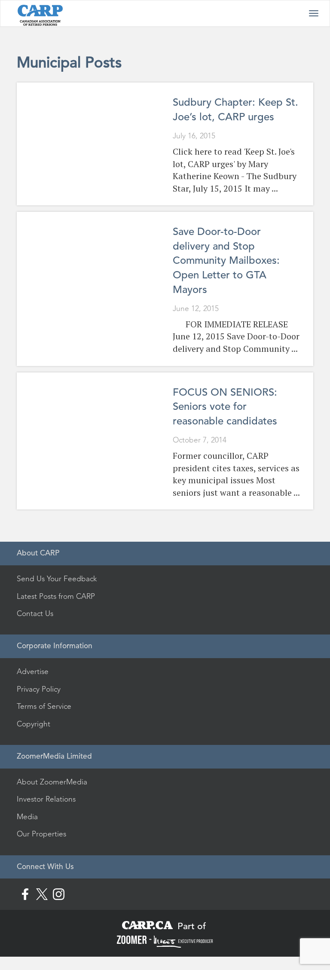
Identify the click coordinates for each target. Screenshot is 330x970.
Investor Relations (46, 799)
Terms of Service (44, 706)
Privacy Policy (39, 689)
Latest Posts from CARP (56, 596)
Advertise (33, 671)
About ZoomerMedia (52, 782)
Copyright (33, 724)
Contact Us (35, 613)
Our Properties (41, 834)
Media (27, 816)
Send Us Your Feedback (57, 578)
